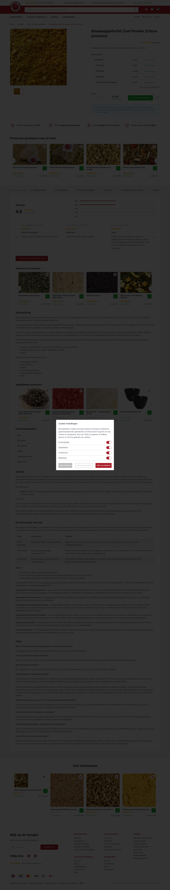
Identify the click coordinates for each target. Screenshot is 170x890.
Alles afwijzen (65, 465)
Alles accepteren (103, 465)
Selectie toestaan (84, 465)
